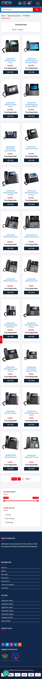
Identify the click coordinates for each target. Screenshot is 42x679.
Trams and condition (7, 584)
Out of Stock (10, 519)
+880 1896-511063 (7, 607)
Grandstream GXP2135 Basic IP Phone (10, 61)
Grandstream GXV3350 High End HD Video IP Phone (31, 105)
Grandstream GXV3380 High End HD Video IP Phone (31, 61)
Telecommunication (14, 16)
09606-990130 (5, 621)
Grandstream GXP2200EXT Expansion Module (10, 149)
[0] (29, 3)
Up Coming (9, 522)
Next (27, 479)
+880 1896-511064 (7, 611)
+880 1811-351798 (7, 617)
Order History (5, 581)
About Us (4, 567)
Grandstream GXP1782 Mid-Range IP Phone (31, 325)
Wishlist (3, 571)
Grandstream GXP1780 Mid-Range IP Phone (10, 369)
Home (3, 16)
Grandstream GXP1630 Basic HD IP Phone (31, 413)
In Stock (8, 515)
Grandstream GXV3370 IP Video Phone (11, 105)
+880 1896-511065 (7, 614)
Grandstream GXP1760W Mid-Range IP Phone (31, 369)
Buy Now (10, 72)
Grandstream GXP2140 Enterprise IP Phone (31, 193)
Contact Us (4, 588)
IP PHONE (26, 16)
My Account (5, 578)
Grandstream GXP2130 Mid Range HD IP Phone (10, 325)
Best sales (4, 574)
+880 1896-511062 (7, 604)
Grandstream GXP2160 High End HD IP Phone (10, 193)
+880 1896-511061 (7, 600)
